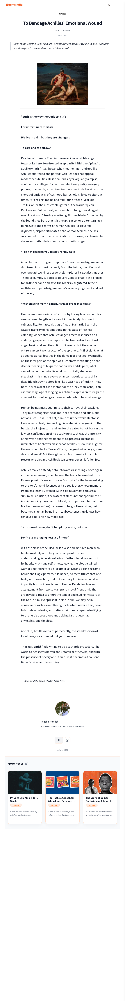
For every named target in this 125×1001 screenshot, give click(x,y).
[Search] (109, 5)
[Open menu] (117, 5)
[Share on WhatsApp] (67, 740)
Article (62, 13)
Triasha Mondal (63, 30)
